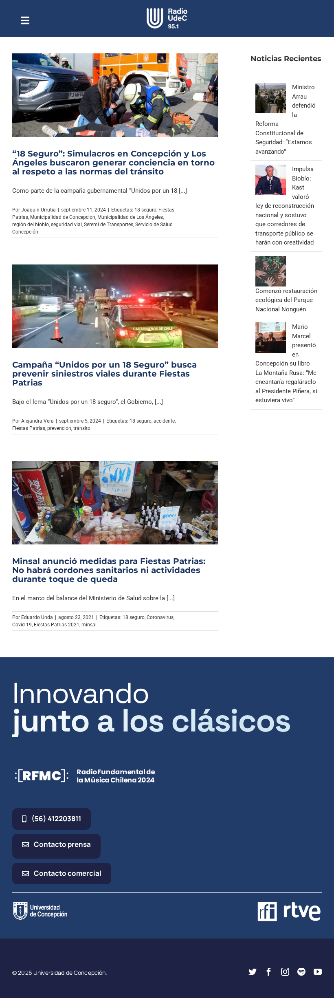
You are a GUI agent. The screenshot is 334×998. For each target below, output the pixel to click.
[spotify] (301, 972)
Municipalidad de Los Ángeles (130, 217)
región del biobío (30, 224)
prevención (59, 428)
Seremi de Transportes (108, 224)
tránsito (81, 428)
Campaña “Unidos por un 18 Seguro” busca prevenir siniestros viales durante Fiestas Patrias (104, 374)
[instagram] (285, 972)
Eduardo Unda (37, 617)
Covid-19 (22, 625)
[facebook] (269, 972)
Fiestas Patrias (28, 428)
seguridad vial (66, 224)
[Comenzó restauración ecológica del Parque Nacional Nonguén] (270, 260)
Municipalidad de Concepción (62, 217)
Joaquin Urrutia (38, 210)
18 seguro (145, 210)
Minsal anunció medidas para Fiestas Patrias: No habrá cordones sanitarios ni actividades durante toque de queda (108, 570)
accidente (164, 421)
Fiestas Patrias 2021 (56, 625)
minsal (89, 625)
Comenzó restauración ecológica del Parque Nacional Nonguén (286, 300)
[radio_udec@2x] (167, 11)
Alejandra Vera (37, 421)
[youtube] (318, 972)
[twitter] (252, 972)
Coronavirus (160, 617)
